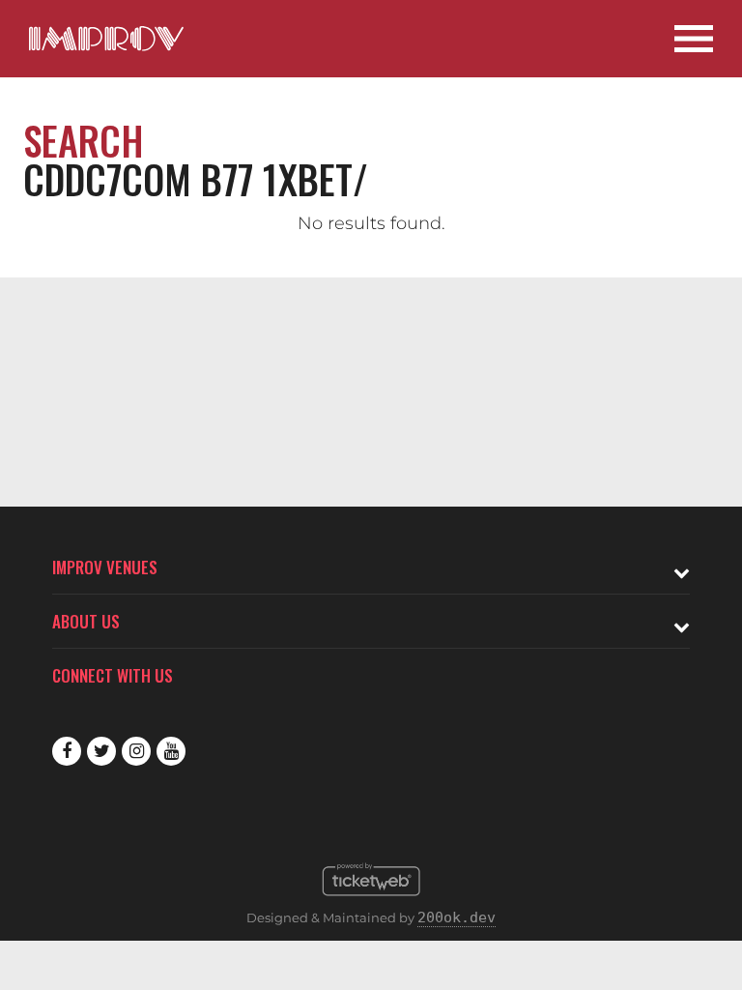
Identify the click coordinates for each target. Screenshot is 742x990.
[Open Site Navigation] (693, 38)
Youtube (171, 751)
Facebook (66, 751)
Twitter (101, 751)
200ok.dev (456, 917)
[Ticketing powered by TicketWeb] (371, 901)
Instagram (136, 751)
